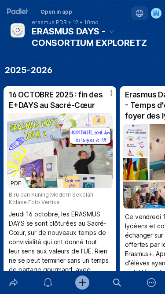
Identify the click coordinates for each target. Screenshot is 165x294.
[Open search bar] (117, 282)
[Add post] (82, 282)
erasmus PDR (49, 22)
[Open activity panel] (48, 282)
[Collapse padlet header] (111, 31)
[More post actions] (105, 96)
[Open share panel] (14, 282)
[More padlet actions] (151, 282)
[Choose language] (139, 13)
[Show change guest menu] (156, 13)
